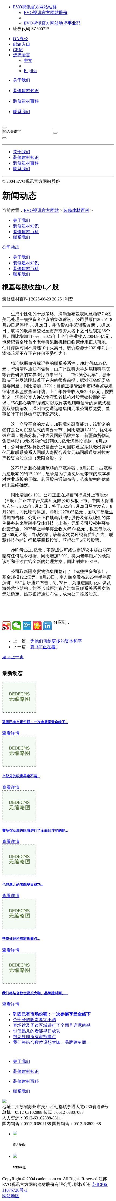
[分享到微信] (16, 625)
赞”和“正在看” (43, 647)
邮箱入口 (21, 44)
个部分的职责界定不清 (34, 1019)
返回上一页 (13, 656)
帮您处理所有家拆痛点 (34, 1036)
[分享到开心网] (37, 625)
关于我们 (21, 80)
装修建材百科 (26, 101)
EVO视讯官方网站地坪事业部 (52, 23)
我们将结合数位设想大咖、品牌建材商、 (52, 1042)
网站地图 (10, 1195)
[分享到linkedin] (47, 625)
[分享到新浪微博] (6, 625)
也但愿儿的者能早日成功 (36, 1031)
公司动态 (10, 247)
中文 (28, 60)
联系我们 (21, 111)
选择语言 (21, 54)
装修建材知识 (26, 90)
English (30, 70)
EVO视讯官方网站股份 (45, 12)
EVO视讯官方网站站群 (35, 7)
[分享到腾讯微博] (27, 625)
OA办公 (20, 38)
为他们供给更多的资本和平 (56, 641)
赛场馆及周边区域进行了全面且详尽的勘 (52, 1025)
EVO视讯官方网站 (41, 210)
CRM (18, 49)
